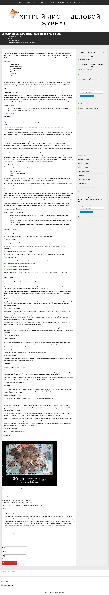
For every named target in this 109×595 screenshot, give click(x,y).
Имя (3, 547)
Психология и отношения (84, 179)
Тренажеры (13, 70)
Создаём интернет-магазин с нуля (86, 187)
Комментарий (5, 544)
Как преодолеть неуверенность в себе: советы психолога (16, 485)
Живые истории (82, 155)
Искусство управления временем (10, 461)
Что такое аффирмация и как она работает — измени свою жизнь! (18, 496)
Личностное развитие (7, 435)
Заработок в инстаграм (84, 159)
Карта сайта (71, 2)
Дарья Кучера (20, 36)
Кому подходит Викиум (16, 66)
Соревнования (13, 73)
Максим (12, 508)
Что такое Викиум (14, 64)
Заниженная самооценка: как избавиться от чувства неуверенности (19, 473)
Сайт (3, 555)
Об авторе (61, 2)
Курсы (29, 2)
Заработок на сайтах (83, 163)
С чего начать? (82, 183)
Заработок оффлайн (83, 167)
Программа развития (15, 68)
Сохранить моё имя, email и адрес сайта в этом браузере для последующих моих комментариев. (29, 558)
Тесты (53, 2)
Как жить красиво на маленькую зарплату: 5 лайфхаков (16, 449)
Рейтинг (12, 77)
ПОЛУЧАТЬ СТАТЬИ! (86, 96)
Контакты (81, 2)
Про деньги (81, 175)
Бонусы (12, 75)
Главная (22, 2)
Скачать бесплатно (86, 212)
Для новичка (81, 151)
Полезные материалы (41, 2)
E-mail (4, 551)
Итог (11, 78)
